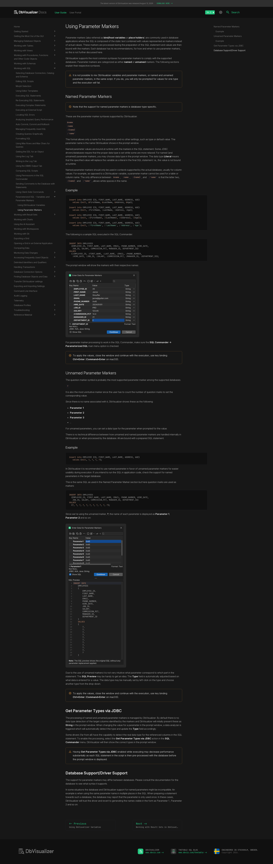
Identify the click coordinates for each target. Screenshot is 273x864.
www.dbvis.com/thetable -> (192, 852)
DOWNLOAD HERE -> (165, 3)
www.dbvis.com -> (154, 852)
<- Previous (85, 825)
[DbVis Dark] (221, 12)
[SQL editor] (74, 852)
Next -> (158, 825)
